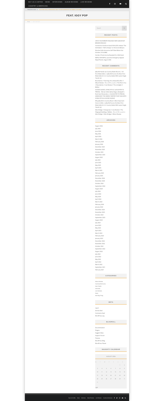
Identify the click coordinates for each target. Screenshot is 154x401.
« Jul (96, 387)
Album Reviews (71, 2)
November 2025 (100, 149)
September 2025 (100, 155)
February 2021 (99, 270)
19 (106, 375)
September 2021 (100, 267)
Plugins (97, 330)
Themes (97, 338)
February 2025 (99, 173)
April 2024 (98, 199)
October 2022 (99, 246)
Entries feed (98, 310)
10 (97, 372)
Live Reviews (86, 2)
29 (119, 378)
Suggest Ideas (99, 333)
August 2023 (99, 220)
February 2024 (99, 204)
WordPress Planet (100, 343)
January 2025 (99, 176)
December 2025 (100, 147)
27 (110, 378)
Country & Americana (38, 6)
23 (124, 375)
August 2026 (99, 126)
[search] (124, 28)
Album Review (99, 281)
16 (124, 372)
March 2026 (98, 139)
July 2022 (98, 254)
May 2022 (98, 259)
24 (97, 378)
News (47, 2)
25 (102, 378)
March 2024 (98, 202)
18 (102, 375)
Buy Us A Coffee (35, 2)
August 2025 (99, 157)
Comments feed (100, 313)
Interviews (57, 2)
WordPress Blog (100, 341)
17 (97, 375)
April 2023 (98, 230)
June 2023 (98, 225)
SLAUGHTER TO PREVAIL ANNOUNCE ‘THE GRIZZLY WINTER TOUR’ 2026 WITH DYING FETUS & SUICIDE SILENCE (110, 96)
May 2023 (98, 228)
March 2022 (98, 264)
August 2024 (99, 189)
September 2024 (100, 186)
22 (119, 375)
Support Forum (100, 335)
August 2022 (99, 251)
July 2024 (98, 191)
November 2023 (100, 212)
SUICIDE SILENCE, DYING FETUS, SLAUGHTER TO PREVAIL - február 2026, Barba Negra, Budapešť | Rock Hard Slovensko (110, 92)
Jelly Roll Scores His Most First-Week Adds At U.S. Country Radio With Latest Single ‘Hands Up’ (110, 76)
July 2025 (98, 160)
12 (106, 372)
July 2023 (98, 223)
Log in (97, 308)
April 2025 (98, 168)
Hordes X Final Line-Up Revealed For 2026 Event (109, 55)
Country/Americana (100, 284)
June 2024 (98, 194)
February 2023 (99, 236)
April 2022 (98, 262)
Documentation (100, 328)
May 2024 (98, 196)
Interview (97, 288)
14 (115, 372)
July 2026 (98, 128)
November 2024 (100, 181)
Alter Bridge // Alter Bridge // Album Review (108, 114)
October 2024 (99, 183)
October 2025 (99, 152)
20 (110, 375)
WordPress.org (99, 316)
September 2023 (100, 217)
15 (119, 372)
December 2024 (100, 178)
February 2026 (99, 142)
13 (110, 372)
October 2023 (99, 215)
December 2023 (100, 210)
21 (115, 375)
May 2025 (98, 165)
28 (115, 378)
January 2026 (99, 144)
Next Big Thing (99, 295)
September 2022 (100, 249)
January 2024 (99, 207)
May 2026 (98, 134)
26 (106, 378)
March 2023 (98, 233)
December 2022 (100, 241)
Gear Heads (98, 286)
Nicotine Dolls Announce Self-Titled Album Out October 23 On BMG (60, 9)
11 (102, 372)
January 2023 (99, 238)
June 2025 (98, 162)
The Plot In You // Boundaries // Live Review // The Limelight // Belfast (110, 85)
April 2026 (98, 136)
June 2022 (98, 257)
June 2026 (98, 131)
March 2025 (98, 170)
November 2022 (100, 243)
